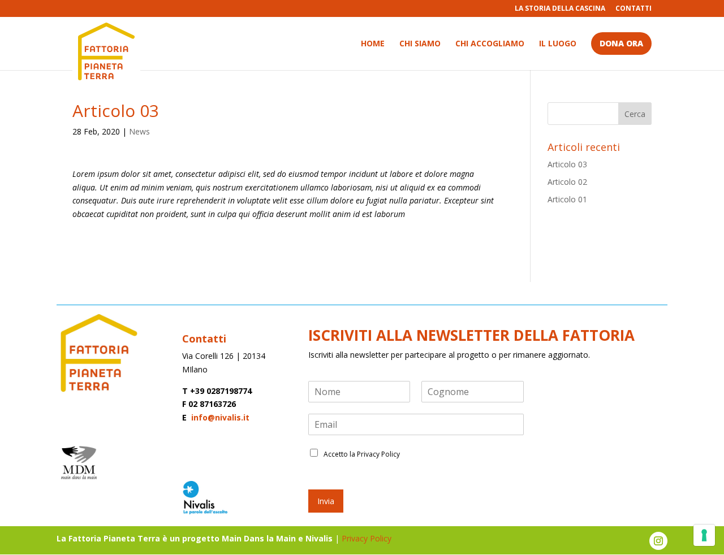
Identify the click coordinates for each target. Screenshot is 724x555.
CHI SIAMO (420, 44)
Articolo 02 (567, 181)
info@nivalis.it (219, 417)
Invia (325, 501)
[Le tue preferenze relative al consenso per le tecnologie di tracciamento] (704, 535)
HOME (373, 44)
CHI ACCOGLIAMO (489, 44)
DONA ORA (621, 43)
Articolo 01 (567, 199)
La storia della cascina (560, 9)
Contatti (633, 9)
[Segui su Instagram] (658, 541)
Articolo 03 (567, 164)
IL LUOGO (557, 44)
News (139, 131)
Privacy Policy (368, 538)
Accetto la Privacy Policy (362, 454)
